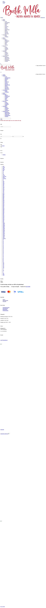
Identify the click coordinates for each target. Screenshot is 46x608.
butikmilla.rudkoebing (4, 433)
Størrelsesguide (5, 300)
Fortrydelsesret (5, 308)
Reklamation (5, 309)
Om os (3, 1)
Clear (2, 282)
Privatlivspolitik (5, 310)
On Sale (3, 145)
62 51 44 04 (28, 286)
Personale (4, 2)
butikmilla (2, 429)
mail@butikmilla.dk (3, 340)
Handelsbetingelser (6, 307)
